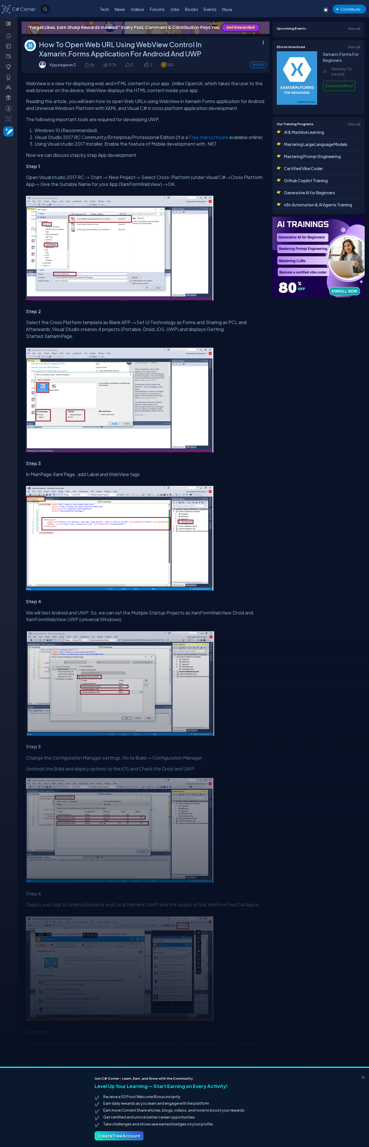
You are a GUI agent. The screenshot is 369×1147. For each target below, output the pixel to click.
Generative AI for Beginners (309, 192)
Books (191, 9)
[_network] (9, 87)
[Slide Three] (146, 28)
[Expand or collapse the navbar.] (9, 23)
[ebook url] (297, 104)
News (120, 9)
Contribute (350, 9)
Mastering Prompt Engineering (312, 156)
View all (354, 28)
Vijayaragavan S (62, 64)
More (227, 9)
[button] (146, 65)
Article (258, 64)
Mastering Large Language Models (315, 144)
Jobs (174, 9)
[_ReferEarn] (9, 97)
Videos (137, 9)
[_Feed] (9, 35)
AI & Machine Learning (304, 132)
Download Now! (339, 85)
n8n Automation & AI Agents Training (318, 204)
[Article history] (87, 64)
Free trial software (208, 137)
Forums (157, 9)
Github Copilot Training (306, 180)
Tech (104, 9)
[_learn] (9, 66)
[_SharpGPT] (9, 118)
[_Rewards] (9, 108)
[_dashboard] (9, 46)
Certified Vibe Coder (303, 168)
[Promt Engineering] (318, 257)
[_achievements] (9, 77)
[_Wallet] (9, 56)
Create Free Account (119, 1135)
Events (210, 9)
